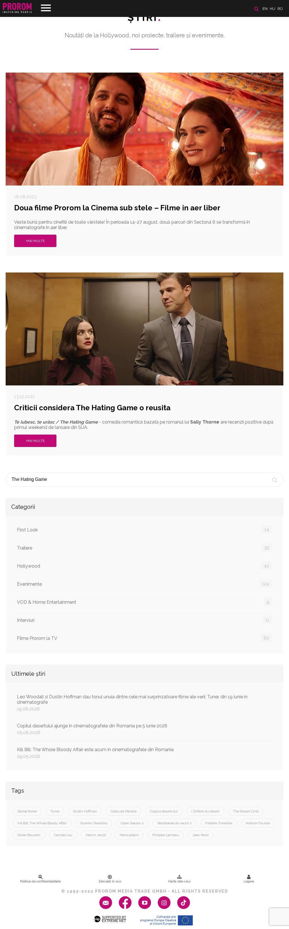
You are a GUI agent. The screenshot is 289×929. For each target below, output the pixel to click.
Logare (249, 881)
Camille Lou (63, 835)
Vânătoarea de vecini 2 (174, 823)
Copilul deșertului (164, 811)
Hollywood (143, 566)
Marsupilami (129, 835)
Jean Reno (200, 835)
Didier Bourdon (28, 835)
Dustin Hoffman (85, 811)
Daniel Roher (27, 811)
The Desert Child (246, 811)
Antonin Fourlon (258, 823)
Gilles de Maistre (124, 811)
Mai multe (35, 241)
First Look (143, 530)
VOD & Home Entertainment (143, 602)
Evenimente (143, 584)
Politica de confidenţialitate (40, 881)
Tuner (55, 811)
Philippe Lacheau (165, 835)
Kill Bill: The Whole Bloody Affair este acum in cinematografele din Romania (95, 753)
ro (280, 8)
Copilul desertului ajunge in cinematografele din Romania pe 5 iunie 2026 (92, 729)
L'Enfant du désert (205, 811)
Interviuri (143, 620)
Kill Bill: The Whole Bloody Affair (42, 823)
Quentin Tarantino (93, 823)
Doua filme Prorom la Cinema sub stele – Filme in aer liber (117, 208)
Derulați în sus (110, 881)
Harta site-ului (179, 881)
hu (272, 8)
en (265, 8)
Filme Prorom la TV (143, 638)
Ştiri (144, 17)
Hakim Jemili (96, 835)
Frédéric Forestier (218, 823)
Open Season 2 (132, 823)
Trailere (143, 548)
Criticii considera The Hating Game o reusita (92, 408)
